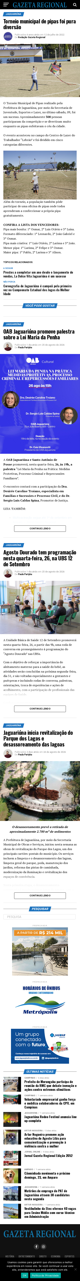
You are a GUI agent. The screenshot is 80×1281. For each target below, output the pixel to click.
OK (24, 1275)
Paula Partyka (25, 347)
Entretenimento (27, 1256)
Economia (55, 1256)
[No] (75, 1269)
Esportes (69, 1256)
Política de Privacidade (45, 1275)
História (9, 1256)
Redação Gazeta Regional (31, 37)
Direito (43, 1256)
